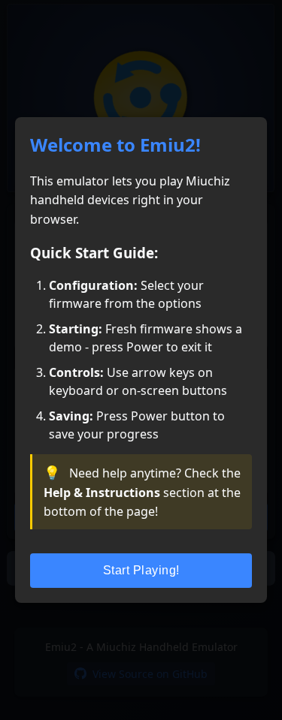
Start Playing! (141, 570)
